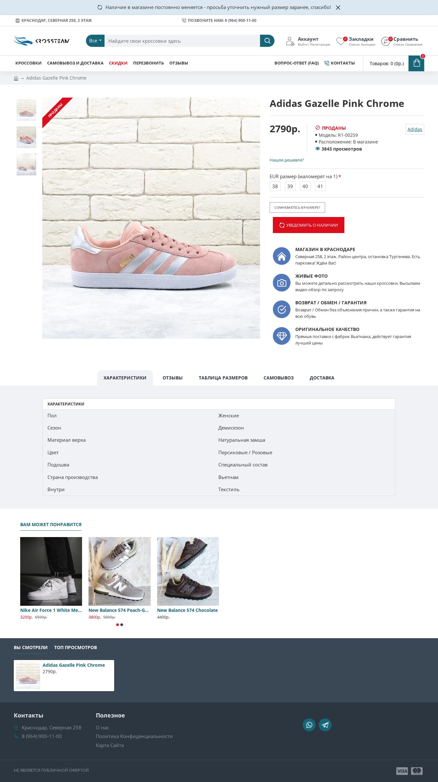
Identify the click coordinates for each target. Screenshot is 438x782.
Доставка (322, 378)
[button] (117, 624)
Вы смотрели (31, 647)
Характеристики (125, 378)
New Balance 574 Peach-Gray (119, 610)
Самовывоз (279, 378)
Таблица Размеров (223, 378)
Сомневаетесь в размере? (297, 207)
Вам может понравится (50, 524)
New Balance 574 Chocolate (187, 610)
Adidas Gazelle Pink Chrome (74, 665)
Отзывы (173, 378)
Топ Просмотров (75, 647)
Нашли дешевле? (287, 159)
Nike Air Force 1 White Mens (51, 610)
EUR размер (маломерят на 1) (303, 176)
